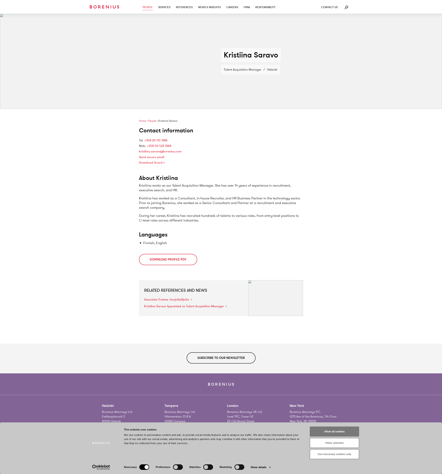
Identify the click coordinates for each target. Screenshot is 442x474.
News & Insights (209, 7)
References (184, 7)
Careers (232, 7)
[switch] (178, 467)
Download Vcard (150, 163)
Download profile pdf (168, 259)
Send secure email (151, 157)
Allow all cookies (334, 431)
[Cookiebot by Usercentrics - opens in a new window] (101, 467)
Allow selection (334, 442)
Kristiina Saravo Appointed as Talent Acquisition (184, 306)
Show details (258, 467)
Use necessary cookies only (334, 454)
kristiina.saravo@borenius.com (160, 151)
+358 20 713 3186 (155, 140)
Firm (247, 7)
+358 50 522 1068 (159, 146)
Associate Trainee (166, 299)
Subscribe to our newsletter (221, 358)
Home (142, 121)
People (148, 7)
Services (164, 7)
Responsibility (265, 7)
